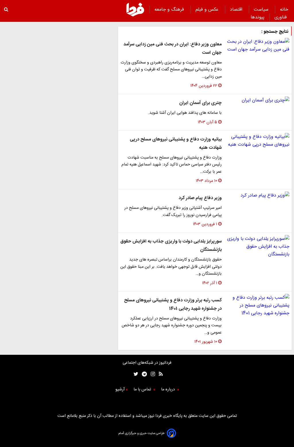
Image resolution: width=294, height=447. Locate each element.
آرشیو (120, 389)
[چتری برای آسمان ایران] (257, 100)
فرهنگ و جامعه (169, 10)
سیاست (262, 10)
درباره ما (168, 389)
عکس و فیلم (208, 10)
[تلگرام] (142, 375)
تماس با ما (143, 389)
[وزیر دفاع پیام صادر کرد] (257, 195)
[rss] (159, 375)
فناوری (281, 17)
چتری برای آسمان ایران (200, 103)
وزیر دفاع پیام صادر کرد (200, 198)
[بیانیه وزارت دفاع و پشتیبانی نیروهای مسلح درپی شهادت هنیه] (257, 141)
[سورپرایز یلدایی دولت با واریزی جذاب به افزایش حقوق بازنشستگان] (257, 246)
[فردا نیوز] (135, 16)
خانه (284, 10)
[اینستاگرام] (151, 375)
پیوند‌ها (257, 17)
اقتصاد (237, 10)
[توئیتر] (134, 375)
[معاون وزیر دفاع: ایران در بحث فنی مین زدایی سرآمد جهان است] (257, 45)
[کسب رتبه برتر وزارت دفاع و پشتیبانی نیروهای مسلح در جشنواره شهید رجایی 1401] (257, 305)
